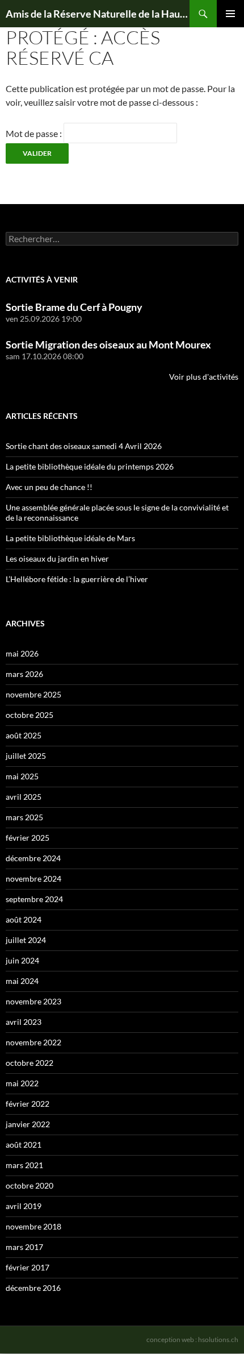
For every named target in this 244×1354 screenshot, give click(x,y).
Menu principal (230, 13)
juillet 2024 (26, 940)
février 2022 (27, 1103)
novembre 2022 (33, 1042)
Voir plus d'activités (203, 376)
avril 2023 (23, 1022)
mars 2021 (24, 1165)
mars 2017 (24, 1247)
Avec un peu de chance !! (49, 487)
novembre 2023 (33, 1001)
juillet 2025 (26, 756)
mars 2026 (24, 674)
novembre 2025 (33, 694)
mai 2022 (22, 1083)
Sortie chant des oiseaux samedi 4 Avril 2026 (84, 446)
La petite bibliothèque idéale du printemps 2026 (90, 466)
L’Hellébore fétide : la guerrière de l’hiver (77, 579)
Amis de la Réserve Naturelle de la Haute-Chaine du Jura (98, 13)
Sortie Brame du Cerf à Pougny (74, 307)
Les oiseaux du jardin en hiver (57, 558)
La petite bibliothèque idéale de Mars (70, 538)
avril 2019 (23, 1206)
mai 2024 (22, 981)
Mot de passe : (35, 133)
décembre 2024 (33, 858)
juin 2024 (22, 960)
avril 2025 (23, 796)
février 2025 (27, 837)
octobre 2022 (29, 1063)
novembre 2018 (33, 1226)
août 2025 (23, 735)
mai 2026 (22, 653)
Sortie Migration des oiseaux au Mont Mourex (108, 344)
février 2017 (27, 1267)
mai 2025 (22, 776)
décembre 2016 (33, 1288)
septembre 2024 (34, 899)
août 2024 (23, 919)
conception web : (192, 1339)
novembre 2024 (33, 878)
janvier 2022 (28, 1124)
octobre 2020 (29, 1185)
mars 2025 (24, 817)
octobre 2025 (29, 715)
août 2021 (23, 1144)
